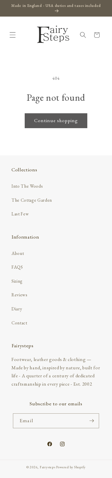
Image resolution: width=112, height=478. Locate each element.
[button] (13, 35)
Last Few (20, 214)
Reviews (19, 295)
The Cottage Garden (31, 200)
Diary (16, 309)
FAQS (17, 267)
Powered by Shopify (71, 467)
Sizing (17, 281)
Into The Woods (27, 186)
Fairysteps (47, 467)
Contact (19, 323)
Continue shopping (56, 120)
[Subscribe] (92, 420)
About (17, 253)
